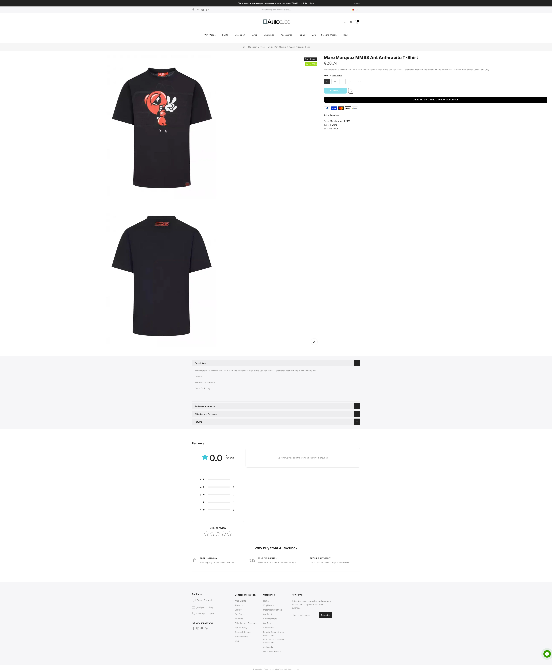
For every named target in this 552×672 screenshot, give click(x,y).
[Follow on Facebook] (193, 9)
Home (244, 47)
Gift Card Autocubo (272, 651)
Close (195, 3)
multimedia (268, 647)
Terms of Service (243, 632)
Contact (238, 609)
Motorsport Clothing (256, 47)
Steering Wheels (329, 35)
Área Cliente (240, 601)
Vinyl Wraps (209, 35)
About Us (239, 605)
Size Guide (337, 75)
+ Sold (345, 35)
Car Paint (267, 614)
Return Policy (241, 627)
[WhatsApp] (207, 9)
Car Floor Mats (270, 618)
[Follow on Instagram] (198, 9)
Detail (254, 35)
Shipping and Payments (246, 623)
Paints (225, 35)
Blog (237, 641)
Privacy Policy (241, 636)
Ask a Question (331, 115)
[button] (436, 100)
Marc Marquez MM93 (340, 121)
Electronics (269, 35)
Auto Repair (268, 627)
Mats (314, 35)
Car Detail (267, 623)
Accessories (286, 35)
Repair (302, 35)
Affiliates (239, 618)
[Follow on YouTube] (202, 9)
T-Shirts (269, 47)
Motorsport (240, 35)
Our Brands (240, 614)
